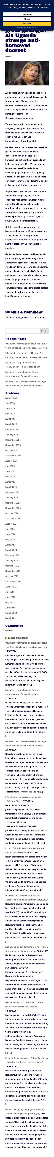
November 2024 (13, 508)
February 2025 (12, 492)
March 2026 (11, 424)
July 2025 (10, 466)
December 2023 (13, 566)
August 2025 (11, 461)
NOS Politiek (18, 638)
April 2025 (10, 482)
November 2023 (13, 571)
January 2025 (11, 497)
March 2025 (11, 487)
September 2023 (13, 581)
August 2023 (11, 587)
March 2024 (11, 550)
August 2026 (11, 398)
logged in (22, 317)
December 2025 (13, 440)
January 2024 (11, 560)
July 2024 (10, 529)
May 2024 (10, 539)
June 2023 (10, 597)
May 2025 (10, 476)
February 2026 (12, 429)
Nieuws (8, 56)
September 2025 (13, 455)
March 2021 (11, 618)
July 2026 (10, 403)
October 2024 (11, 513)
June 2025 (10, 471)
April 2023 (10, 607)
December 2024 (13, 503)
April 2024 (10, 545)
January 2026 (11, 434)
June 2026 (10, 408)
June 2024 (10, 534)
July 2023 (10, 592)
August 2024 (11, 524)
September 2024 (13, 518)
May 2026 (10, 413)
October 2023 (11, 576)
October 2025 (11, 450)
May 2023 (10, 602)
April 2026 (10, 419)
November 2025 (13, 445)
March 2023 (11, 613)
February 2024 (12, 555)
